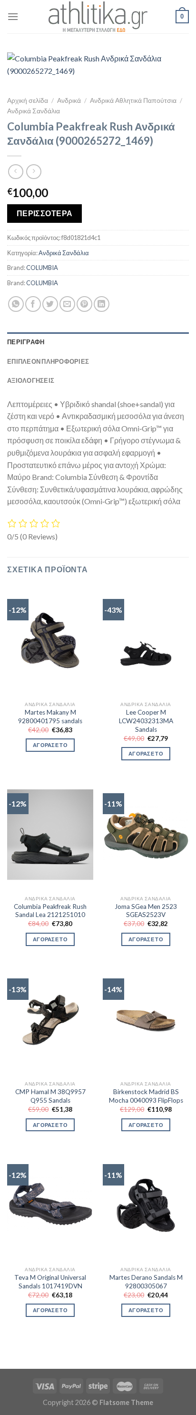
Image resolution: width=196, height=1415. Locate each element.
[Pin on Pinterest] (84, 304)
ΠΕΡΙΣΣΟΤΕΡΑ (45, 213)
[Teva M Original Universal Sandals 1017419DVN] (50, 1206)
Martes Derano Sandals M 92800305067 (146, 1282)
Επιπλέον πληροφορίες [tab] (48, 361)
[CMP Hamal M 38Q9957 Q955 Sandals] (50, 1020)
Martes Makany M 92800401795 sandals (50, 716)
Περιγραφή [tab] (25, 342)
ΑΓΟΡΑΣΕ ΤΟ (50, 745)
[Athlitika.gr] (98, 16)
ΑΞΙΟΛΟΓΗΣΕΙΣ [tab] (30, 380)
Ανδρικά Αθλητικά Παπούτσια (133, 100)
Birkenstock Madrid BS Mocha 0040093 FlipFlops (146, 1096)
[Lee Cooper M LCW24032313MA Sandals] (146, 641)
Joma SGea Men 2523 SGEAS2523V (146, 911)
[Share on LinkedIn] (101, 304)
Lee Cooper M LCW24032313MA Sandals (146, 720)
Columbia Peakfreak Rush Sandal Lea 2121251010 (50, 911)
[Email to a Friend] (67, 304)
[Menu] (13, 16)
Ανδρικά (69, 100)
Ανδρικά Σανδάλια (33, 111)
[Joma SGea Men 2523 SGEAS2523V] (146, 835)
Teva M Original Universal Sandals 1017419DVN (50, 1282)
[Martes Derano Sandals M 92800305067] (146, 1206)
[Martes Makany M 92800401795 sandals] (50, 641)
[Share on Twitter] (50, 304)
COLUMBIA (42, 267)
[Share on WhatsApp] (16, 304)
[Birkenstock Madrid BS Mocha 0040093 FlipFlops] (146, 1020)
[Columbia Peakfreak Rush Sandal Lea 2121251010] (50, 835)
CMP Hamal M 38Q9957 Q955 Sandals (50, 1096)
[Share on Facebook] (33, 304)
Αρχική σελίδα (27, 100)
